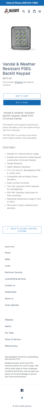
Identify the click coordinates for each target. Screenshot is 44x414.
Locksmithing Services (15, 279)
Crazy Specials (12, 305)
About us (9, 298)
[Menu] (39, 11)
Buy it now (22, 102)
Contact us (10, 285)
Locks (7, 266)
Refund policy (11, 346)
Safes (7, 259)
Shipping (18, 82)
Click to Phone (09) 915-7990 (22, 3)
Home (7, 252)
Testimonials (10, 292)
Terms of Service (13, 339)
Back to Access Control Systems (24, 230)
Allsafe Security (25, 406)
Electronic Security (13, 272)
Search (8, 326)
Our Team (9, 333)
